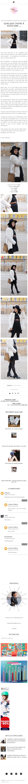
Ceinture (14, 184)
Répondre (24, 500)
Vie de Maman (23, 20)
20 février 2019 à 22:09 (13, 529)
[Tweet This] (10, 393)
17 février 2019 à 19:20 (9, 538)
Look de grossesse (6, 20)
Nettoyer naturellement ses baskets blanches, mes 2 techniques (16, 749)
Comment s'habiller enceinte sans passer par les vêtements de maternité (16, 740)
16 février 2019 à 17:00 (9, 517)
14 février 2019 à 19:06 (9, 494)
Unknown (7, 493)
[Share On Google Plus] (15, 393)
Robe (9, 184)
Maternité (16, 20)
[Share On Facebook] (12, 393)
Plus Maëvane (8, 536)
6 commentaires (14, 389)
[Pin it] (18, 393)
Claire (6, 515)
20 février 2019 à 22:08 (13, 506)
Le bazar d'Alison (13, 504)
